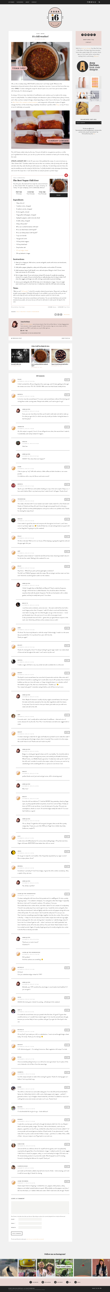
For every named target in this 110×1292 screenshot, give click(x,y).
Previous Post (17, 338)
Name (13, 1219)
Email (13, 1223)
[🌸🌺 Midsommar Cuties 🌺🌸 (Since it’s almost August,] (46, 1268)
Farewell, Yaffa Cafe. (16, 364)
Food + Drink (40, 33)
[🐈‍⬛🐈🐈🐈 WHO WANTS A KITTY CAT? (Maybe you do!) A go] (64, 1268)
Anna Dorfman (25, 322)
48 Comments (67, 314)
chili (17, 311)
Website (13, 1227)
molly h (25, 603)
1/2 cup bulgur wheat (22, 250)
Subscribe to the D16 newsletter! (31, 333)
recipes (23, 311)
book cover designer (27, 324)
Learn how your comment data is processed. (35, 1239)
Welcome (96, 56)
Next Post (65, 338)
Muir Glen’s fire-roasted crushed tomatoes (25, 102)
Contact (34, 2)
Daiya (57, 105)
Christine (21, 1144)
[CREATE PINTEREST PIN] (66, 175)
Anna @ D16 (26, 409)
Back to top (96, 1288)
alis (19, 836)
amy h (20, 1010)
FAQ (93, 39)
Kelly (19, 566)
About (27, 2)
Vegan (29, 311)
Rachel (20, 1107)
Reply (67, 379)
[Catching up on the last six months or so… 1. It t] (101, 1268)
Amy (19, 551)
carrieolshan (23, 1166)
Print (59, 195)
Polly (19, 536)
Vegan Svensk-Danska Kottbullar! (59, 364)
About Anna (87, 39)
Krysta (20, 660)
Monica (20, 484)
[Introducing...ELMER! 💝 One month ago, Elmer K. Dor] (27, 1268)
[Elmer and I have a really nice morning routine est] (9, 1268)
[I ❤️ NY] (83, 1268)
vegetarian (35, 311)
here (94, 134)
